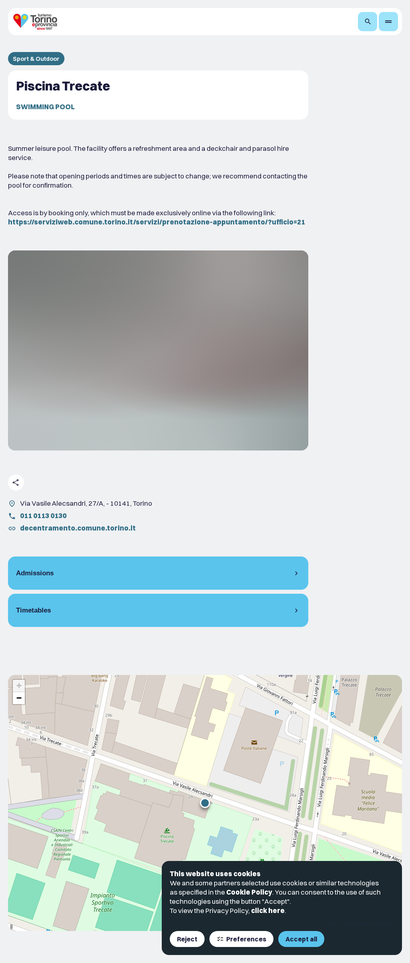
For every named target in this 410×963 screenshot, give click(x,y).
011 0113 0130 (43, 515)
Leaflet (329, 924)
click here (268, 910)
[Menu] (388, 21)
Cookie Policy (249, 892)
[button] (205, 803)
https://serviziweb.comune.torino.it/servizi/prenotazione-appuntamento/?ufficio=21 (156, 222)
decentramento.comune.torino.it (78, 528)
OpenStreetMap (358, 924)
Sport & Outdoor (36, 58)
